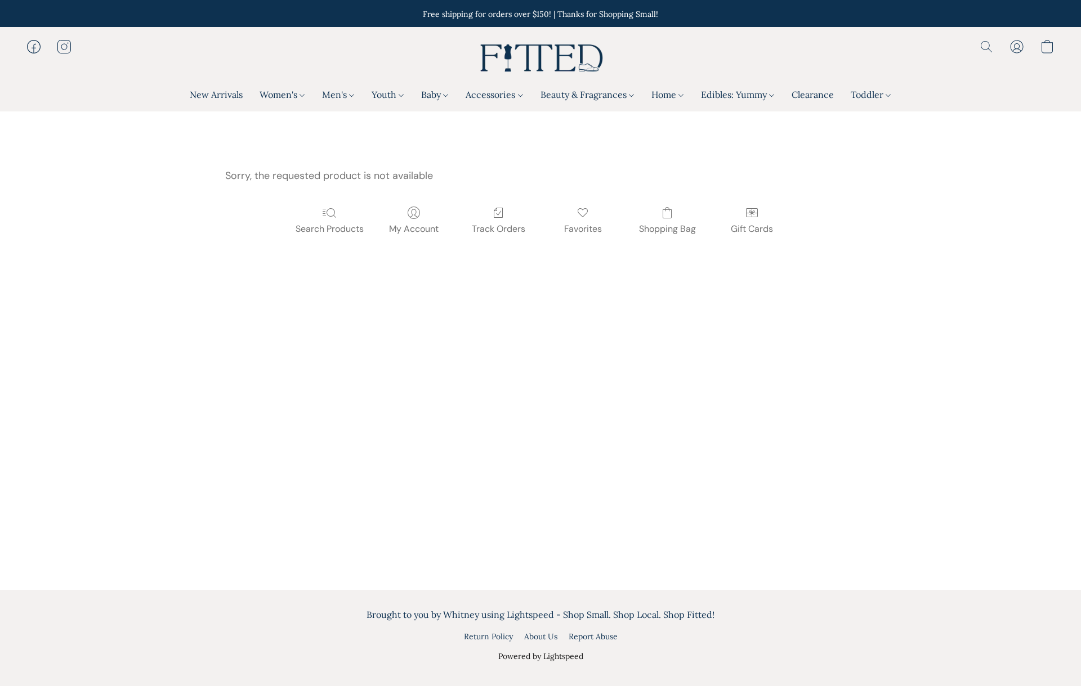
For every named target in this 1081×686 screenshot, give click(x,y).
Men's (335, 94)
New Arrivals (216, 94)
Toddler (868, 94)
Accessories (491, 94)
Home (664, 94)
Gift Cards (752, 229)
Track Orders (498, 229)
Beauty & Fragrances (584, 94)
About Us (540, 636)
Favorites (583, 229)
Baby (432, 94)
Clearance (813, 94)
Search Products (330, 229)
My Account (414, 229)
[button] (540, 57)
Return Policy (488, 636)
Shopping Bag (667, 229)
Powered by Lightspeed (540, 656)
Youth (385, 94)
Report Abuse (593, 636)
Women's (280, 94)
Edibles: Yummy (735, 94)
